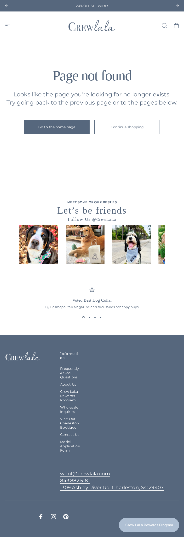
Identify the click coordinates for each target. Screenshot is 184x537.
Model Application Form (70, 446)
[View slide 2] (89, 317)
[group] (38, 244)
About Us (68, 384)
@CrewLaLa (104, 219)
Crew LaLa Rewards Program (69, 395)
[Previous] (6, 5)
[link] (112, 488)
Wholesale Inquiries (69, 409)
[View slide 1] (83, 317)
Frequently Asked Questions (69, 372)
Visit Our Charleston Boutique (69, 423)
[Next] (177, 5)
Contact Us (69, 434)
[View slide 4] (101, 317)
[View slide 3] (95, 317)
